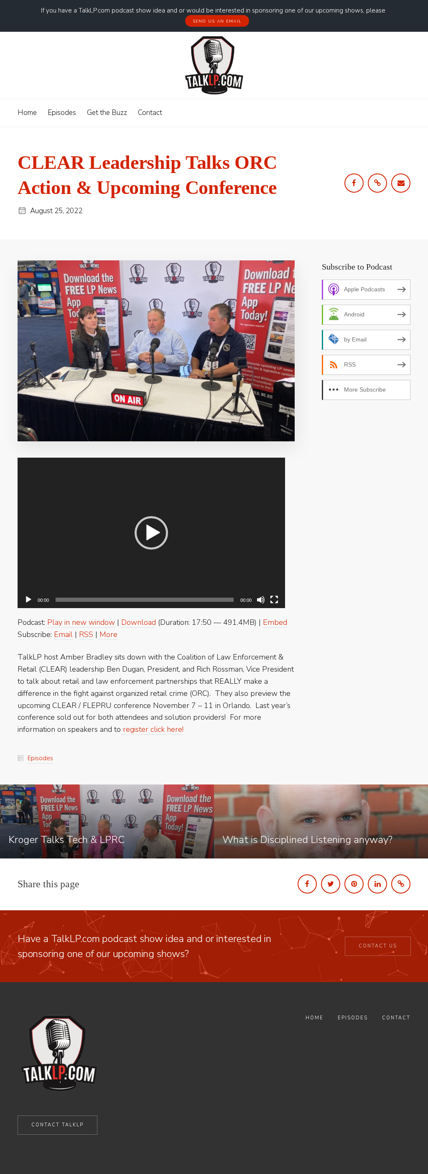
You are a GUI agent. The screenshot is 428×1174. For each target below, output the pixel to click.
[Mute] (261, 600)
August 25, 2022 (56, 211)
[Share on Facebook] (307, 884)
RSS (86, 634)
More (108, 634)
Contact (396, 1018)
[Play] (28, 600)
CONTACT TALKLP (57, 1125)
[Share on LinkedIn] (377, 884)
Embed (275, 622)
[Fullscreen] (274, 600)
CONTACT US (378, 946)
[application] (151, 533)
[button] (151, 533)
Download (138, 622)
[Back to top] (400, 1148)
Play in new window (81, 622)
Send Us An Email (217, 21)
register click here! (152, 729)
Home (315, 1018)
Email (63, 634)
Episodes (40, 758)
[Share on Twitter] (330, 884)
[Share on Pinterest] (354, 884)
